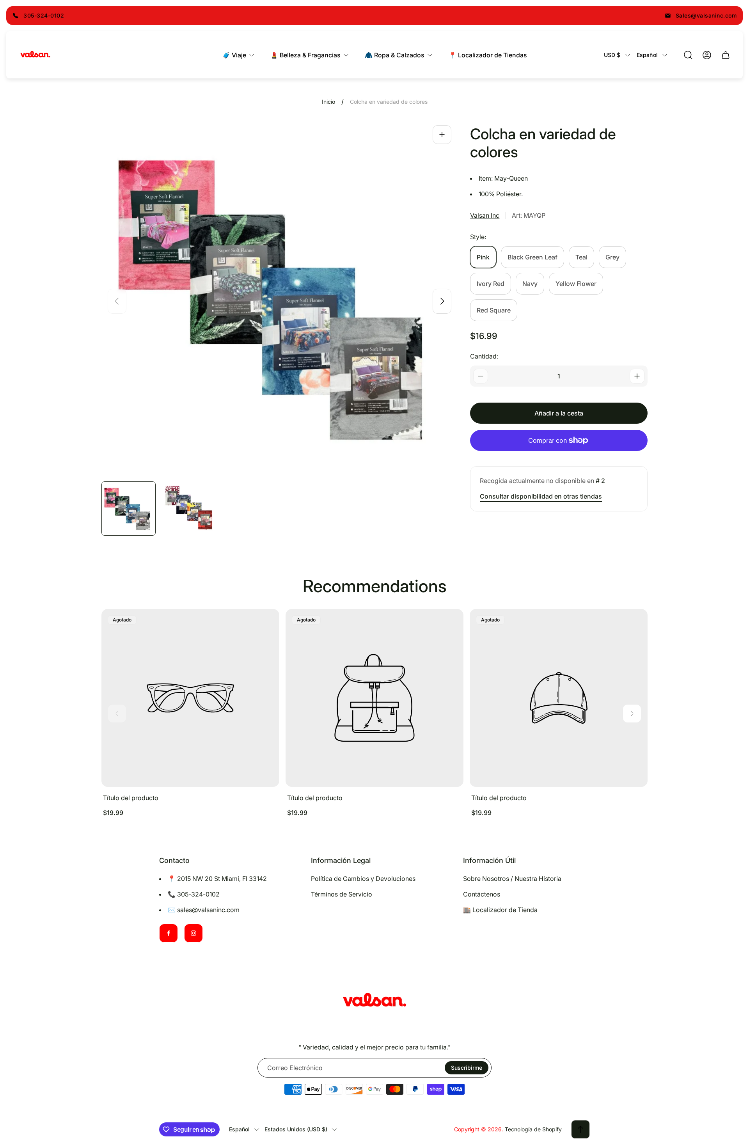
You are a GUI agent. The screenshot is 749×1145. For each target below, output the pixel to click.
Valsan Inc (484, 215)
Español (647, 54)
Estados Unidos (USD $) (295, 1129)
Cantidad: (484, 356)
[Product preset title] (190, 698)
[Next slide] (442, 301)
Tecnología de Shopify (533, 1129)
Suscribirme (466, 1067)
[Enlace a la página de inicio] (374, 1001)
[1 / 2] (128, 508)
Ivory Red (490, 284)
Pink (483, 257)
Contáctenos (481, 894)
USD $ (612, 54)
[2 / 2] (189, 508)
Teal (581, 257)
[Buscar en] (688, 55)
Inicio (328, 101)
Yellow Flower (576, 284)
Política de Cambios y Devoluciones (363, 878)
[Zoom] (442, 134)
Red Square (494, 310)
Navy (530, 284)
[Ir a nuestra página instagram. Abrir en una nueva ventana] (193, 933)
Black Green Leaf (532, 257)
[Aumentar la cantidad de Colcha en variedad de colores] (637, 376)
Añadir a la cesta (558, 413)
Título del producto (130, 798)
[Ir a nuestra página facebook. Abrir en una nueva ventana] (168, 933)
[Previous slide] (117, 301)
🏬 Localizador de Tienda (500, 910)
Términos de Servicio (341, 894)
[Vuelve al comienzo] (580, 1129)
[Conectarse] (706, 55)
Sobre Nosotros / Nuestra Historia (512, 878)
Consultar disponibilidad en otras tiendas (541, 496)
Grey (612, 257)
